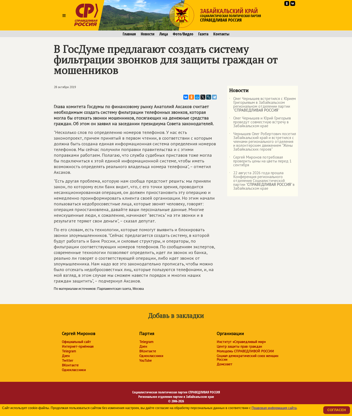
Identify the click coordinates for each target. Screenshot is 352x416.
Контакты (221, 34)
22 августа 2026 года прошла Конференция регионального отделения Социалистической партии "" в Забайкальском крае (262, 181)
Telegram (69, 351)
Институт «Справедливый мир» (241, 342)
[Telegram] (214, 97)
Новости (147, 34)
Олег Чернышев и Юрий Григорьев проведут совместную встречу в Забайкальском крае (260, 122)
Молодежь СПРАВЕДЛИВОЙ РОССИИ (245, 351)
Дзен (66, 356)
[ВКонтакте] (185, 97)
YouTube (145, 360)
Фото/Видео (183, 34)
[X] (202, 97)
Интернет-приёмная (78, 346)
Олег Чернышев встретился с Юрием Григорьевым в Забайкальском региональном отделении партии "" (262, 105)
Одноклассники (74, 370)
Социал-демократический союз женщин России (247, 357)
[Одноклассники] (191, 97)
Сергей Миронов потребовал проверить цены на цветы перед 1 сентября (260, 161)
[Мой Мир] (197, 97)
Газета (203, 34)
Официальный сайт (76, 342)
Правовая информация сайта (274, 408)
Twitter (67, 360)
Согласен (336, 410)
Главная (129, 34)
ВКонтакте (70, 365)
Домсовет (224, 364)
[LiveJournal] (208, 97)
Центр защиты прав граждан (239, 346)
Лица (163, 34)
